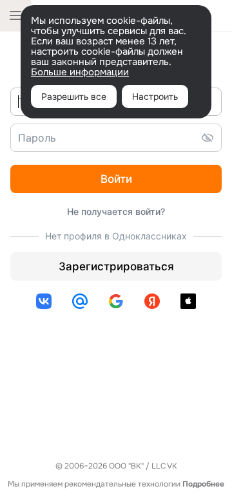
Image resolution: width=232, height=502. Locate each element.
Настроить (155, 96)
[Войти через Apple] (188, 301)
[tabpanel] (116, 200)
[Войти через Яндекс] (152, 301)
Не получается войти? (116, 211)
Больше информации (80, 72)
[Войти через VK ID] (44, 301)
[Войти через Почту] (80, 301)
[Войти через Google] (116, 301)
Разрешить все (73, 96)
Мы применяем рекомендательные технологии (116, 484)
